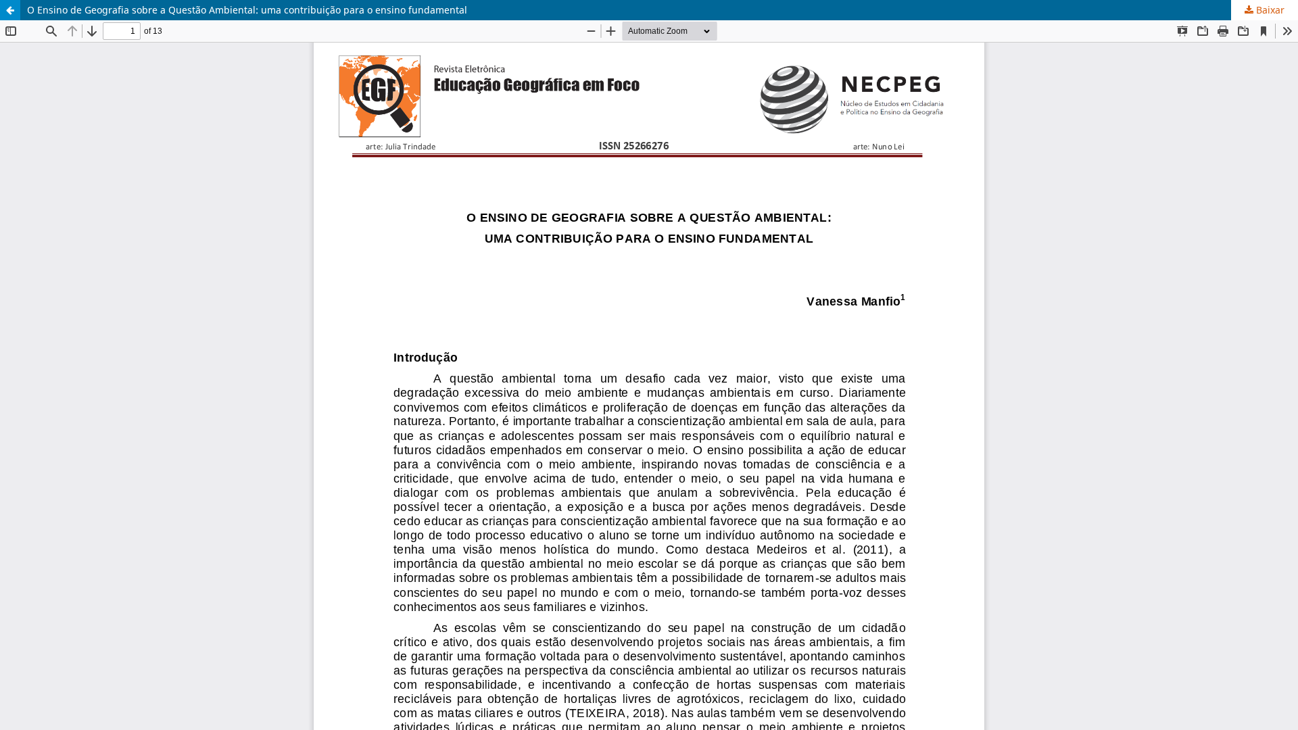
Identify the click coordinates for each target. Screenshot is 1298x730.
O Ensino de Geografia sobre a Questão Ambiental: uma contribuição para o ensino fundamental (247, 9)
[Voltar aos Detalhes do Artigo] (10, 10)
